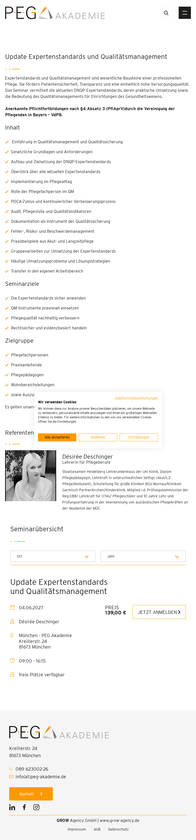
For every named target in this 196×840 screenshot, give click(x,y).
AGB (97, 829)
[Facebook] (24, 808)
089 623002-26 (32, 769)
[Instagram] (36, 808)
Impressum (77, 829)
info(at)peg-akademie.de (41, 776)
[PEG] (55, 12)
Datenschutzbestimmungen (136, 398)
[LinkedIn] (13, 808)
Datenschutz (118, 829)
